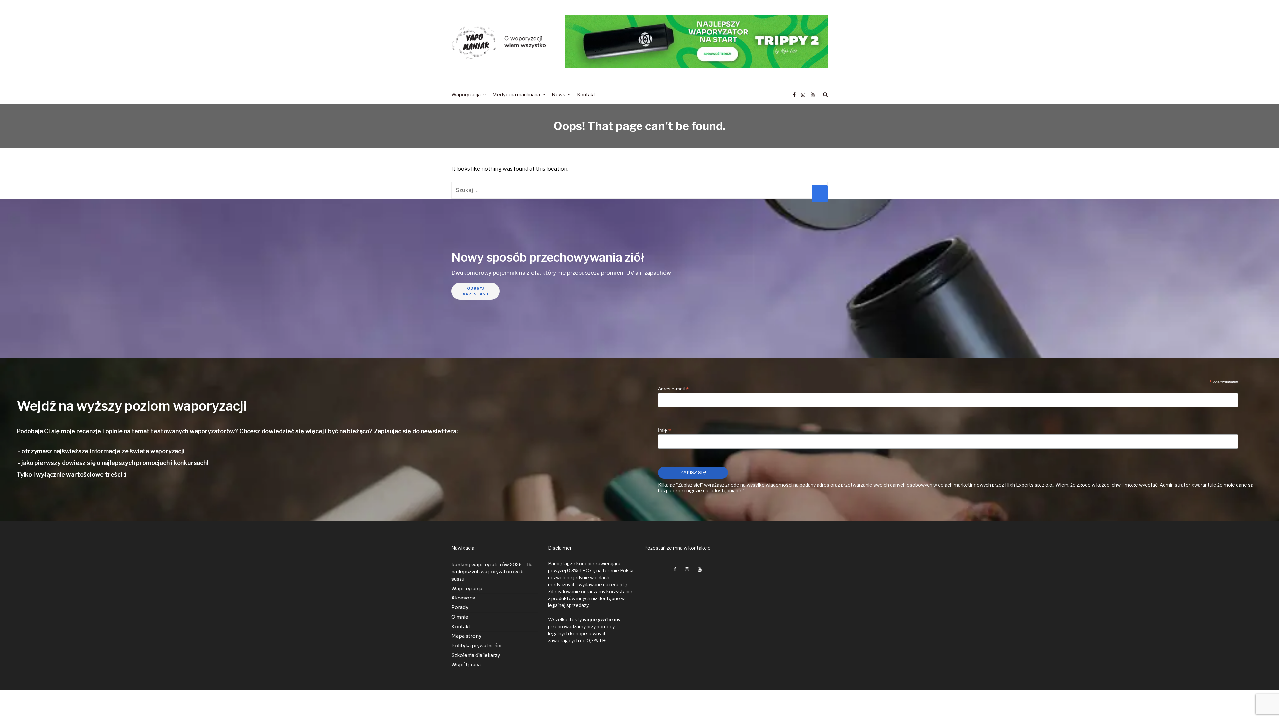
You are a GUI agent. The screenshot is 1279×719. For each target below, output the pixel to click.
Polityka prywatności (476, 646)
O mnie (459, 617)
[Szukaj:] (639, 190)
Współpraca (466, 665)
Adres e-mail (673, 389)
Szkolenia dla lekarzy (475, 655)
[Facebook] (794, 95)
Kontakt (460, 627)
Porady (459, 607)
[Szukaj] (824, 94)
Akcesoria (463, 598)
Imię (664, 430)
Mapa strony (466, 636)
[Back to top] (1258, 699)
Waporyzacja (466, 589)
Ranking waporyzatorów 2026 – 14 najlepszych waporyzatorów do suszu (491, 572)
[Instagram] (803, 95)
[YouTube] (813, 95)
